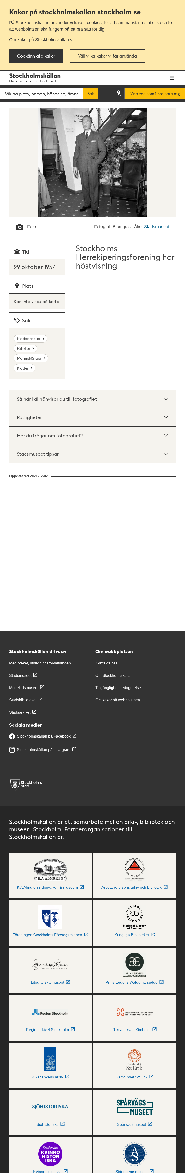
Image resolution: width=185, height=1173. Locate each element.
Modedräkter (28, 338)
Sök (91, 93)
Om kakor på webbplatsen (117, 700)
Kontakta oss (106, 663)
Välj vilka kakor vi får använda (107, 56)
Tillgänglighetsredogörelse (118, 688)
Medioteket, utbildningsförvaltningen (40, 663)
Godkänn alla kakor (36, 56)
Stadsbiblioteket (23, 700)
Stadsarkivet (19, 712)
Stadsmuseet (156, 226)
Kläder (23, 368)
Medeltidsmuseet (23, 688)
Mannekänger (29, 358)
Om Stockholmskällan (114, 675)
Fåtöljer (23, 348)
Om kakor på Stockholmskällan (39, 39)
